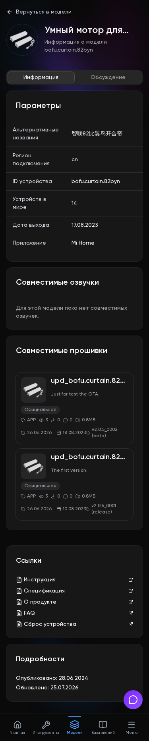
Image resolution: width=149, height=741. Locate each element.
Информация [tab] (40, 77)
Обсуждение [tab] (108, 77)
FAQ (29, 613)
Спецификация (44, 591)
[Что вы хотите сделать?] (133, 699)
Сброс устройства (50, 624)
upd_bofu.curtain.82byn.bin (98, 380)
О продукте (40, 602)
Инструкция (40, 580)
